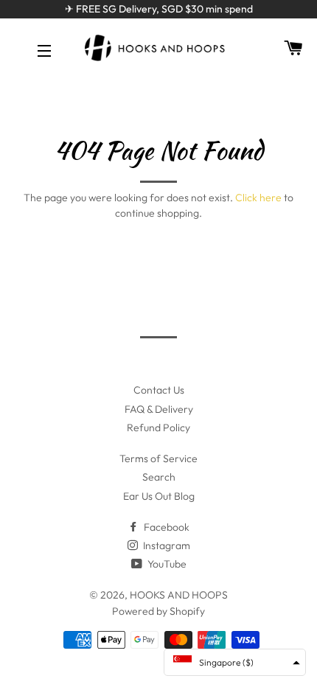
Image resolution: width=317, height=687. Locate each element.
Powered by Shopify (158, 611)
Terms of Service (158, 458)
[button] (235, 662)
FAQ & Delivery (159, 409)
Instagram (165, 545)
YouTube (166, 564)
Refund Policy (158, 427)
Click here (258, 197)
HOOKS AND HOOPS (179, 594)
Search (158, 477)
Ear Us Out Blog (159, 496)
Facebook (165, 527)
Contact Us (158, 390)
